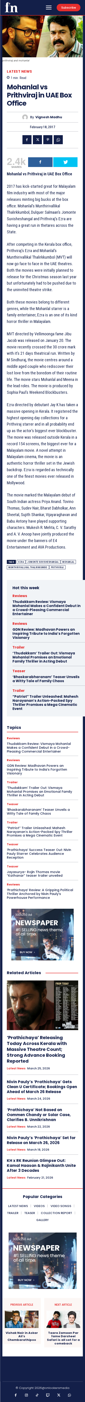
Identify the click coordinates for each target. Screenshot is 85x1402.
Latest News (19, 71)
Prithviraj (57, 567)
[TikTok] (37, 1395)
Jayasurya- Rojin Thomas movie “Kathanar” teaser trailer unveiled (35, 874)
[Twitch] (48, 1395)
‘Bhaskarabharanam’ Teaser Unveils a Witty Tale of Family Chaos (46, 678)
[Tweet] (65, 162)
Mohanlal (68, 562)
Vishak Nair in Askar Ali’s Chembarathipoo (22, 1336)
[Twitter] (37, 139)
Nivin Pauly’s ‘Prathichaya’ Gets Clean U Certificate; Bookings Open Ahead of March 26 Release (42, 1086)
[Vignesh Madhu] (26, 117)
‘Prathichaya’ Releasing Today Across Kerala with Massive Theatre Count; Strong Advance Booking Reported (37, 1049)
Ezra (21, 562)
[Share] (40, 162)
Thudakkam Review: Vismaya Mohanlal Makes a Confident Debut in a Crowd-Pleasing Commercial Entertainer (46, 607)
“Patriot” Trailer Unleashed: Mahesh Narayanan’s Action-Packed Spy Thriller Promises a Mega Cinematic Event (45, 702)
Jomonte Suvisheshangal (43, 562)
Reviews (19, 596)
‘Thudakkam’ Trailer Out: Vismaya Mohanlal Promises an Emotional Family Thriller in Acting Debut (43, 657)
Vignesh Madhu (48, 117)
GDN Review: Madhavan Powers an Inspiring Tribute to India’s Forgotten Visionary (46, 633)
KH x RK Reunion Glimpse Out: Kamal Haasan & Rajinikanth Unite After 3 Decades (41, 1165)
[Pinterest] (47, 139)
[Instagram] (26, 1395)
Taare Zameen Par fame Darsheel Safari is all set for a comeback (63, 1338)
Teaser (18, 671)
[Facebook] (27, 139)
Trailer (18, 647)
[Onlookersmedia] (11, 7)
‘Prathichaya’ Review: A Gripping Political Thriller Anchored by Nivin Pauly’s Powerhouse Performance (40, 894)
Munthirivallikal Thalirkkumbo (27, 567)
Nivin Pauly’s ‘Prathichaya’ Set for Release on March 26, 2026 (41, 1140)
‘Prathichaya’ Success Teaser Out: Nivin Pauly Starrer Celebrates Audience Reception (39, 854)
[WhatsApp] (58, 139)
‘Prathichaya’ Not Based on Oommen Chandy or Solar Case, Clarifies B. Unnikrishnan (39, 1114)
